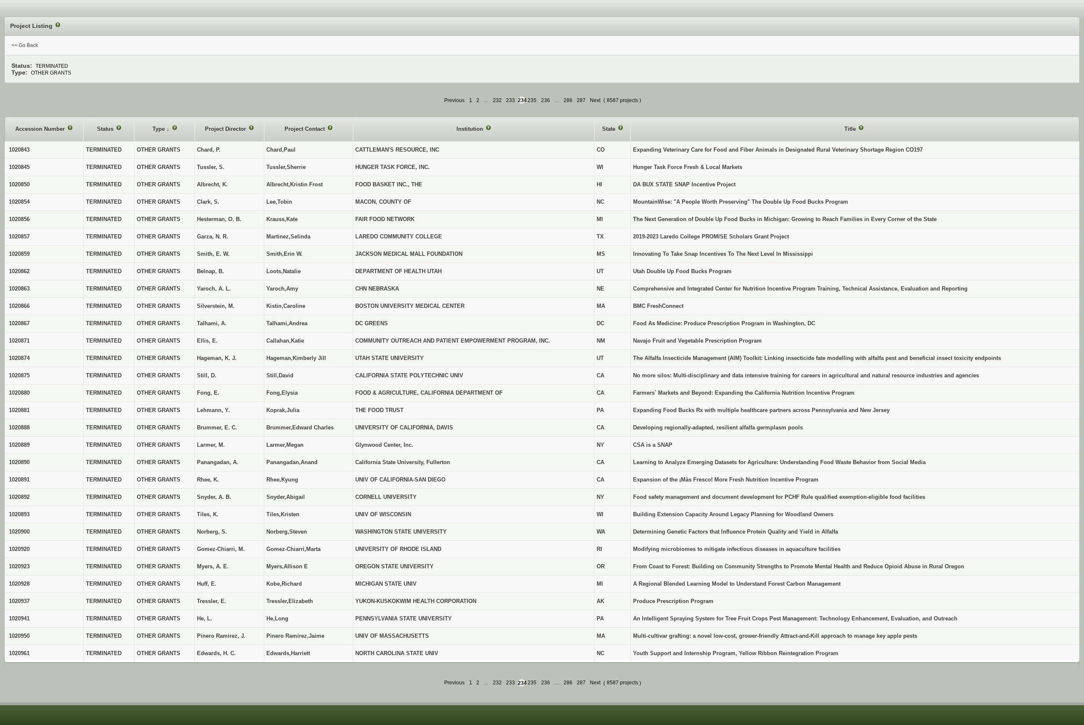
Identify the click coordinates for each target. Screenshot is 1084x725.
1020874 (19, 358)
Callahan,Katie (285, 341)
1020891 (19, 479)
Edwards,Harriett (288, 653)
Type (159, 129)
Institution (470, 129)
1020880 (19, 393)
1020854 (19, 202)
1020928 (19, 584)
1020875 (19, 375)
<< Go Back (24, 45)
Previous (454, 100)
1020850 (19, 184)
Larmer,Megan (285, 445)
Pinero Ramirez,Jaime (295, 636)
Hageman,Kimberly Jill (296, 358)
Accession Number (40, 129)
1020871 (19, 341)
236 (545, 100)
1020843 (19, 150)
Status (106, 129)
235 (532, 100)
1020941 (19, 618)
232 (497, 100)
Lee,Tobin (279, 202)
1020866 (19, 306)
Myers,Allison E (287, 566)
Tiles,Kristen (282, 514)
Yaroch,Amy (282, 288)
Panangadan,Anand (292, 462)
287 (581, 100)
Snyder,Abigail (285, 497)
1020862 (19, 271)
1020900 (19, 532)
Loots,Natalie (283, 271)
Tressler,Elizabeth (289, 601)
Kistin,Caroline (285, 306)
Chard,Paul (281, 150)
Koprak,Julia (282, 410)
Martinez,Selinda (288, 236)
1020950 (19, 636)
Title (850, 129)
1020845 (19, 167)
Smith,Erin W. (284, 254)
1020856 (19, 219)
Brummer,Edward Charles (300, 427)
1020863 (19, 288)
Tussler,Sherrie (286, 167)
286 (568, 100)
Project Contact (305, 129)
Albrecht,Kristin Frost (294, 184)
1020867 (19, 323)
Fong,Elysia (282, 393)
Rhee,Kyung (282, 479)
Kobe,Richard (284, 584)
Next (595, 100)
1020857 (19, 236)
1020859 (19, 254)
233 (510, 100)
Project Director (226, 129)
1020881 (19, 410)
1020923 (19, 566)
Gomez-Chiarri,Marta (293, 549)
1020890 (19, 462)
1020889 (19, 445)
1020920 (19, 549)
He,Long (277, 618)
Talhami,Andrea (286, 323)
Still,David (279, 375)
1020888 (19, 427)
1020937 (19, 601)
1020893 (19, 514)
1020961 (19, 653)
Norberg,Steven (286, 532)
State (609, 129)
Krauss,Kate (282, 219)
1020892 (19, 497)
